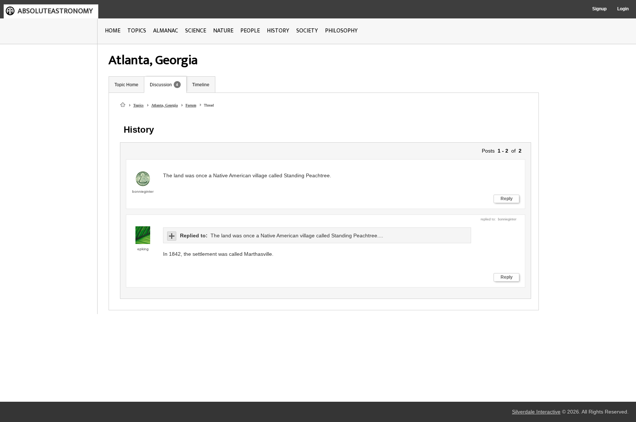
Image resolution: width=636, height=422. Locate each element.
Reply (507, 198)
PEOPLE (250, 31)
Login (623, 8)
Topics (138, 105)
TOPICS (136, 31)
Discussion (161, 84)
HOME (112, 31)
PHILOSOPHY (341, 31)
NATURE (223, 31)
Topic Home (126, 84)
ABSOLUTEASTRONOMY (55, 11)
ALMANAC (165, 31)
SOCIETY (307, 31)
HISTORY (278, 31)
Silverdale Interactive (536, 412)
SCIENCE (195, 31)
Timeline (200, 84)
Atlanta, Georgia (164, 105)
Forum (191, 105)
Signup (599, 8)
